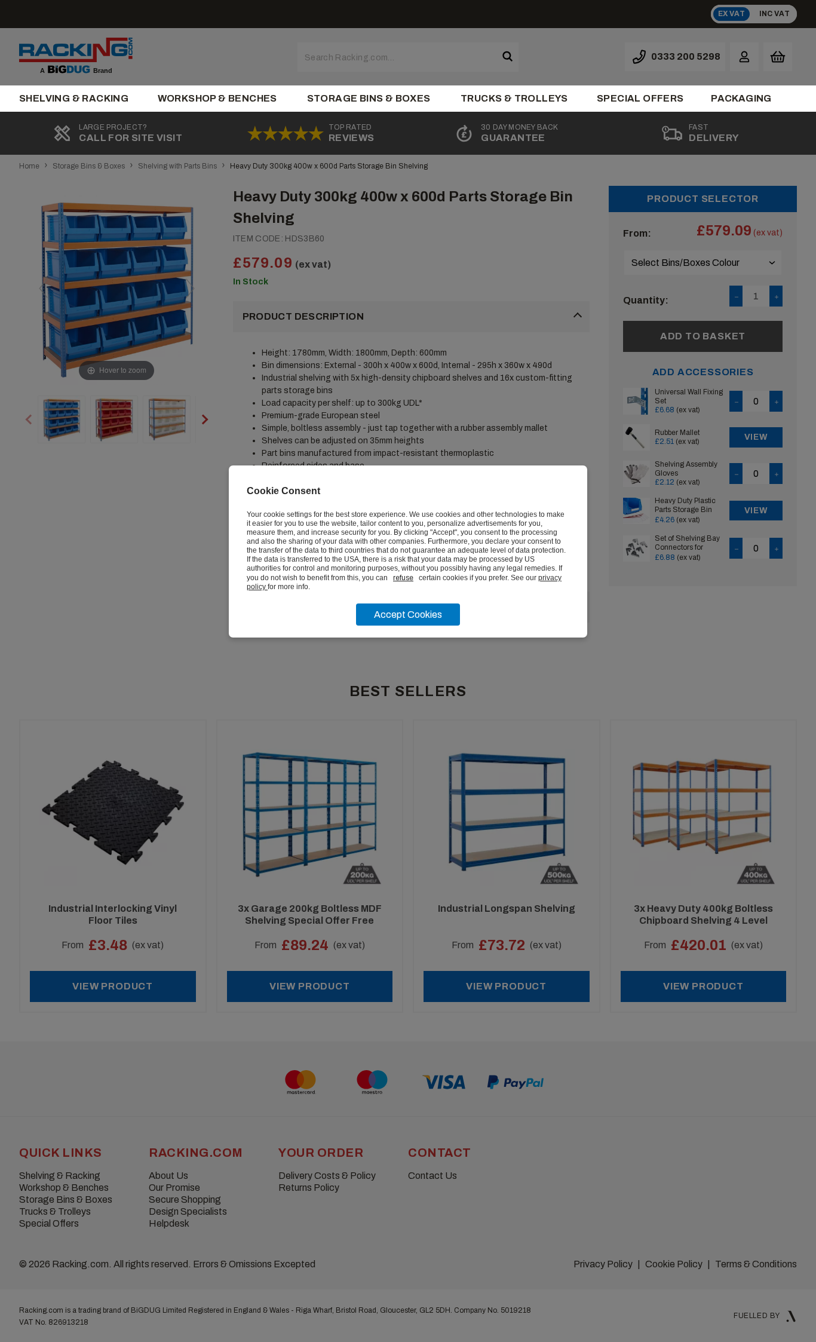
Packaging (741, 98)
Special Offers (640, 98)
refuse (403, 578)
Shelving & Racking (73, 98)
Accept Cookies (408, 614)
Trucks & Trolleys (514, 98)
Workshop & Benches (217, 98)
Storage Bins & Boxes (369, 98)
